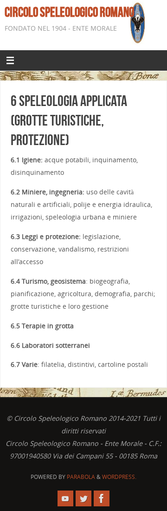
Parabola (81, 477)
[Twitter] (83, 498)
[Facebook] (101, 498)
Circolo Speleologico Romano (69, 12)
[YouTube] (65, 498)
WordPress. (119, 477)
